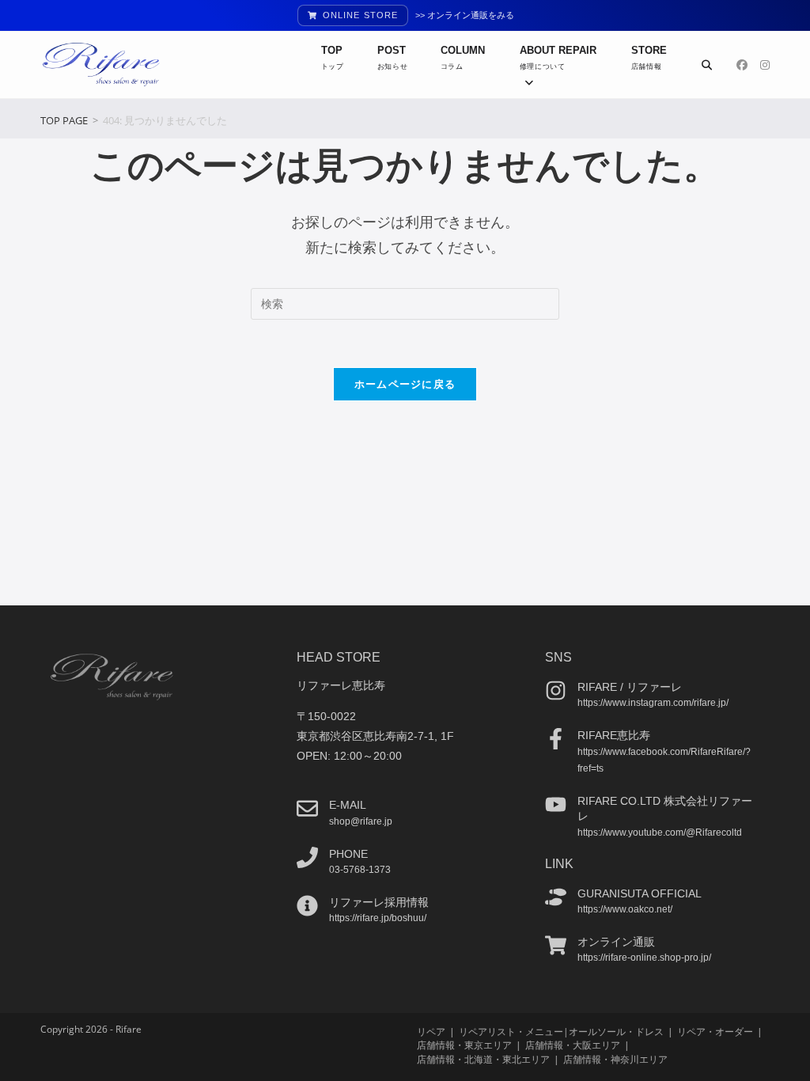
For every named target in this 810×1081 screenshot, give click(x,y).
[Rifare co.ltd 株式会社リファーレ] (555, 804)
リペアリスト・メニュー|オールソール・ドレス (561, 1031)
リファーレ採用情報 (379, 902)
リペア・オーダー (715, 1031)
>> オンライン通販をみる (464, 15)
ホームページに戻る (405, 384)
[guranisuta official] (555, 897)
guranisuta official (639, 893)
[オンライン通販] (555, 945)
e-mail (347, 804)
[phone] (307, 857)
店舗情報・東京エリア (464, 1045)
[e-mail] (307, 808)
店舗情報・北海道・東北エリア (483, 1059)
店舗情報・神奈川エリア (615, 1059)
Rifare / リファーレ (629, 687)
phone (348, 854)
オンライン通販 (616, 941)
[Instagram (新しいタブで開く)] (765, 64)
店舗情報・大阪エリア (572, 1045)
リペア (431, 1031)
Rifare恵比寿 (613, 735)
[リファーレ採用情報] (307, 905)
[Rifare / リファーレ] (555, 690)
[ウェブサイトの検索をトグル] (707, 65)
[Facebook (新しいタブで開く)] (742, 64)
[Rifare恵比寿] (555, 738)
